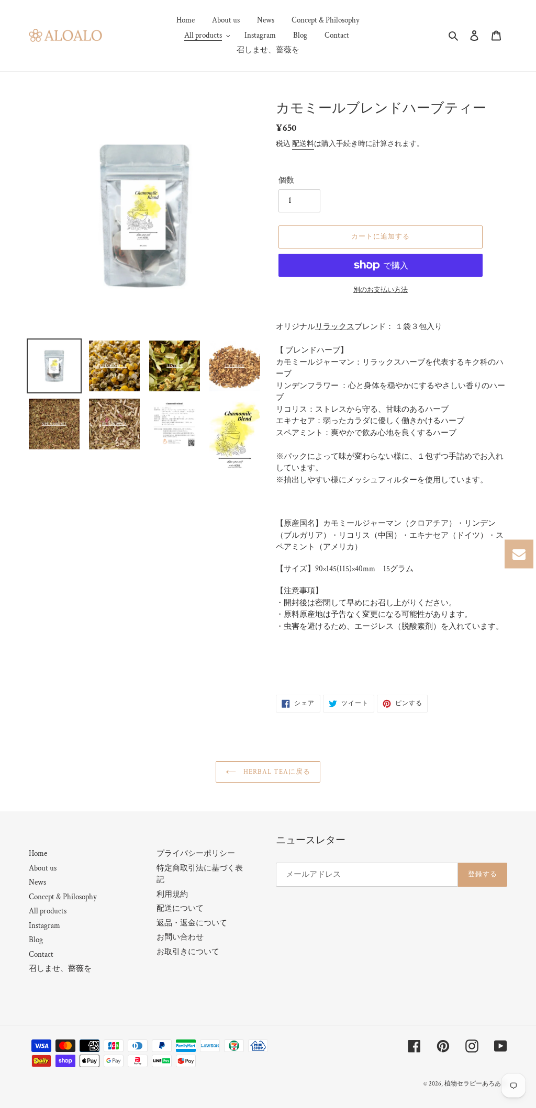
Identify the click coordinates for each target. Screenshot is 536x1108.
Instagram (44, 926)
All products (47, 911)
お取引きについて (188, 952)
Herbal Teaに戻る (276, 771)
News (37, 882)
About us (43, 868)
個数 (286, 180)
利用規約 (172, 894)
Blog (36, 940)
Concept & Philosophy (63, 897)
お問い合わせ (180, 937)
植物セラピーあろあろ (475, 1084)
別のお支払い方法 (380, 290)
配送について (180, 908)
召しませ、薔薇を (60, 969)
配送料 (303, 144)
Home (38, 853)
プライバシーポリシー (196, 853)
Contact (41, 954)
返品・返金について (192, 923)
